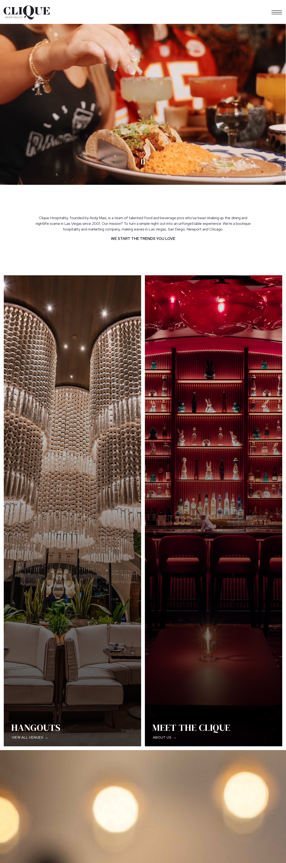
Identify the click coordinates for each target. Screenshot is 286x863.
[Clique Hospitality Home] (27, 12)
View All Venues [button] (27, 737)
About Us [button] (162, 737)
